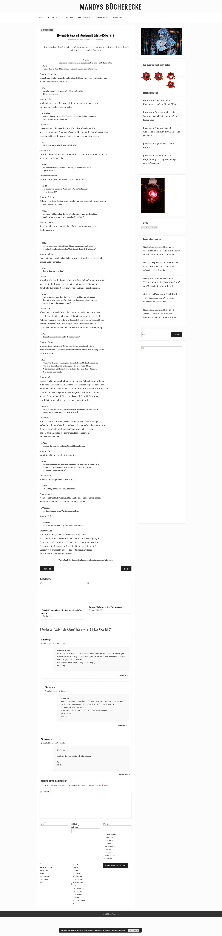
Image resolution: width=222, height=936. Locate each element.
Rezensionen (67, 18)
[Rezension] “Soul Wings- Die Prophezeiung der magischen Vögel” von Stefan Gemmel (160, 159)
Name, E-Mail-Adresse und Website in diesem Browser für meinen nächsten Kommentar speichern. (110, 846)
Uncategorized (47, 30)
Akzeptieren (134, 930)
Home (40, 18)
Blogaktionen (84, 18)
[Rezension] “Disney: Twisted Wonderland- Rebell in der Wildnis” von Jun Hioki (161, 132)
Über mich (52, 18)
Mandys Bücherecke (111, 6)
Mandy (48, 687)
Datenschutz (102, 18)
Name (43, 823)
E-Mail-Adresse (75, 825)
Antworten (123, 675)
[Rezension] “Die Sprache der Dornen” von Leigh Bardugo (106, 607)
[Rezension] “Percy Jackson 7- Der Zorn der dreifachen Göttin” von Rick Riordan (160, 314)
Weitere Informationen (118, 930)
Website (106, 824)
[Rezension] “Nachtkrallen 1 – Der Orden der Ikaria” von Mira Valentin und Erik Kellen (161, 251)
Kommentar (45, 791)
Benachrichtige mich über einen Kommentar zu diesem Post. (45, 875)
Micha (44, 739)
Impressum (117, 18)
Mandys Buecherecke (94, 39)
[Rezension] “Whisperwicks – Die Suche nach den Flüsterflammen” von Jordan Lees (160, 116)
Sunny (44, 640)
